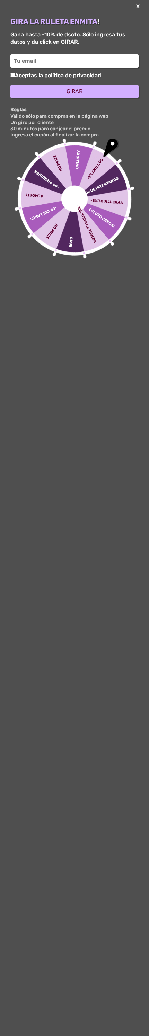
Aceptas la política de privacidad (58, 75)
